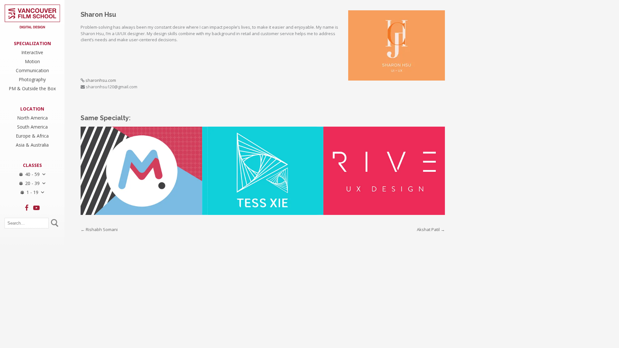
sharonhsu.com (100, 80)
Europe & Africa (32, 136)
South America (32, 127)
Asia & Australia (32, 145)
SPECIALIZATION (32, 43)
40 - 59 (32, 174)
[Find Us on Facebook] (26, 208)
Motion (32, 61)
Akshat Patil (431, 229)
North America (32, 118)
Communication (32, 70)
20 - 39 (32, 183)
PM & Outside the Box (32, 88)
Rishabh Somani (99, 229)
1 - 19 (32, 192)
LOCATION (32, 108)
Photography (32, 79)
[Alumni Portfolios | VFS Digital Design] (32, 16)
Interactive (32, 52)
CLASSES (32, 165)
